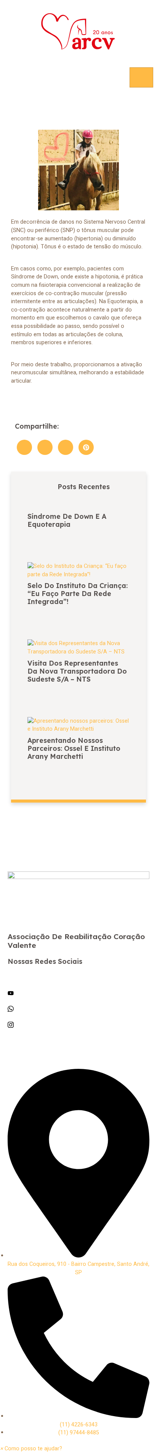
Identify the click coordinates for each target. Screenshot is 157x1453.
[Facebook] (78, 977)
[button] (31, 1449)
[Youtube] (78, 993)
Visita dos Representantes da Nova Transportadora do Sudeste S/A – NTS (77, 671)
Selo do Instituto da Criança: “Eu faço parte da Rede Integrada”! (77, 593)
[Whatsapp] (78, 1009)
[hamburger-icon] (141, 77)
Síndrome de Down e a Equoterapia (66, 520)
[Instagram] (78, 1025)
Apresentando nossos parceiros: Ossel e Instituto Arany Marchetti (73, 748)
